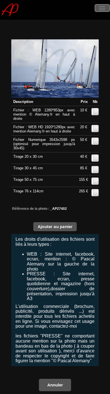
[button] (55, 226)
